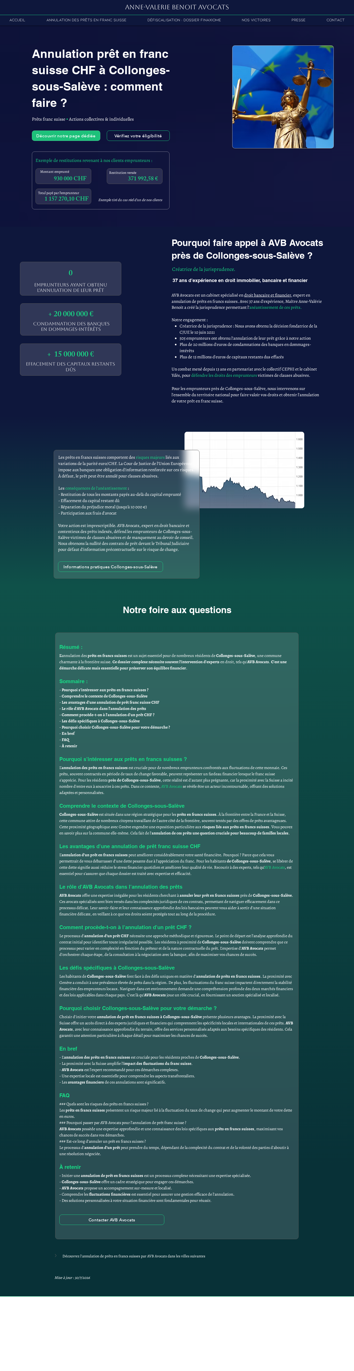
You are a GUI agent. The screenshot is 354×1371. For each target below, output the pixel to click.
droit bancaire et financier (267, 295)
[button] (177, 1256)
